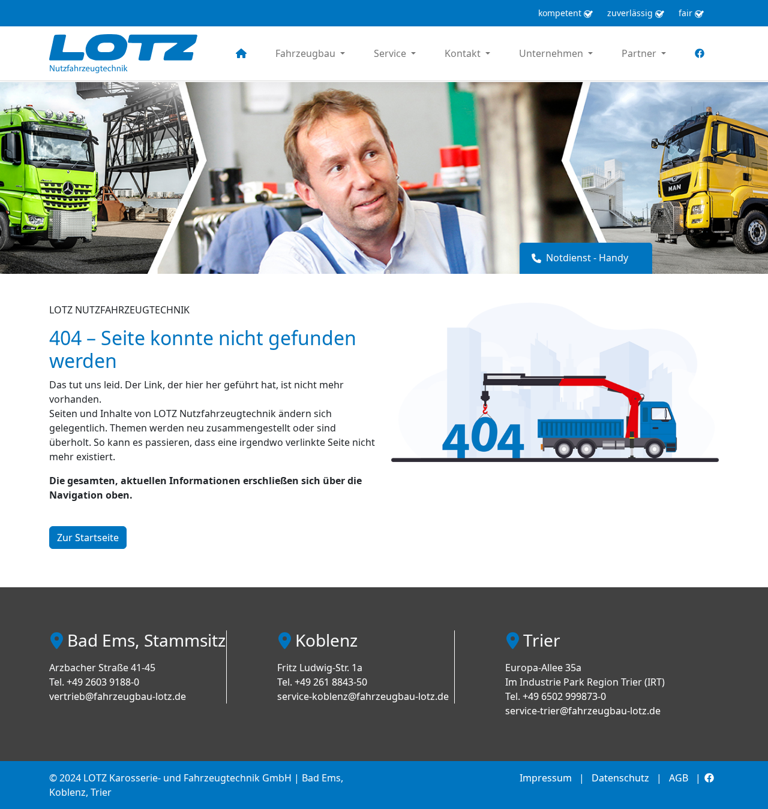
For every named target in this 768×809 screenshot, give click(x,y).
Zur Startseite (88, 537)
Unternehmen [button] (552, 53)
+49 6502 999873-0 (564, 696)
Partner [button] (640, 53)
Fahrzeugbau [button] (306, 53)
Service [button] (391, 53)
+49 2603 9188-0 (103, 682)
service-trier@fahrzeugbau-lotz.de (583, 710)
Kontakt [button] (464, 53)
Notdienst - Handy (587, 257)
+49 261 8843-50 (331, 682)
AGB (678, 777)
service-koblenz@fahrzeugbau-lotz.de (363, 696)
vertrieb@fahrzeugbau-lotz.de (117, 696)
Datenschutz (620, 777)
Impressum (546, 777)
